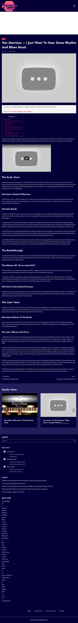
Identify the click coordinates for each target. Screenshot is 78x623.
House (4, 557)
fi (2, 540)
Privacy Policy (51, 611)
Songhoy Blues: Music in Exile (10, 378)
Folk (3, 543)
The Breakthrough (7, 125)
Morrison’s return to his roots (12, 133)
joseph (4, 51)
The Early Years (7, 119)
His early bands (8, 123)
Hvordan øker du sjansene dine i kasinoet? (14, 483)
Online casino (5, 577)
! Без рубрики (6, 501)
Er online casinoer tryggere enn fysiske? (13, 492)
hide (15, 116)
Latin (3, 568)
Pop (3, 584)
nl (2, 570)
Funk (3, 545)
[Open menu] (74, 5)
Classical (4, 524)
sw (2, 598)
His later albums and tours (11, 135)
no (2, 573)
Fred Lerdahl (27, 111)
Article (4, 517)
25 (2, 503)
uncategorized (6, 601)
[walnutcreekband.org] (9, 6)
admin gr (4, 512)
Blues (3, 38)
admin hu (4, 515)
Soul (3, 596)
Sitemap (61, 611)
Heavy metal (5, 552)
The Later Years (7, 131)
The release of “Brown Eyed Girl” (13, 127)
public (3, 587)
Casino (4, 522)
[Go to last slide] (4, 410)
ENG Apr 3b (5, 538)
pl (2, 582)
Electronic (5, 533)
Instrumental (5, 561)
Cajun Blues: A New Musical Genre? (66, 378)
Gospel (4, 547)
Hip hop (4, 554)
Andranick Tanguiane (17, 111)
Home (29, 611)
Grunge (4, 550)
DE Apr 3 (4, 529)
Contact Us (38, 611)
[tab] (37, 428)
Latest (3, 566)
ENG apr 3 (5, 536)
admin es (4, 508)
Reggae (4, 589)
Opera (3, 580)
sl (2, 594)
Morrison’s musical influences (12, 121)
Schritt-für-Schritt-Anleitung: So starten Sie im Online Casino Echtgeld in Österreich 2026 (27, 486)
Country (4, 526)
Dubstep (4, 531)
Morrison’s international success (13, 129)
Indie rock (4, 559)
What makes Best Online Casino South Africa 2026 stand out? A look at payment (24, 489)
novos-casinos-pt (7, 575)
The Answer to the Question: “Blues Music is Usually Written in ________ (56, 421)
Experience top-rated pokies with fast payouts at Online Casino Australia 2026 (24, 480)
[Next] (74, 410)
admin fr (4, 510)
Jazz (3, 563)
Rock (3, 591)
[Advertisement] (39, 23)
